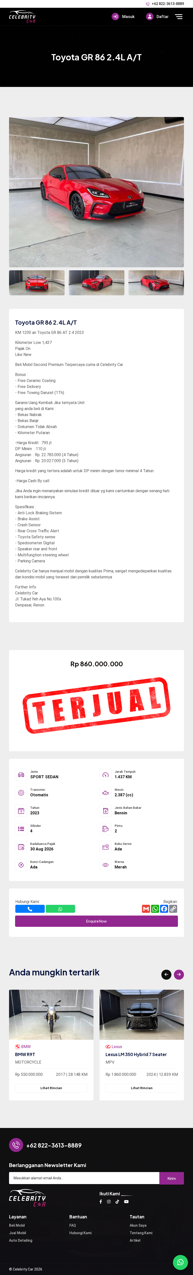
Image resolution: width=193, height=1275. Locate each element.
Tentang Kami (141, 1233)
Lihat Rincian (51, 1088)
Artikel (135, 1240)
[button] (166, 975)
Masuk (127, 16)
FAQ (72, 1225)
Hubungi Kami (80, 1233)
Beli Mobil (17, 1225)
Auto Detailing (20, 1240)
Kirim (171, 1178)
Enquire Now (96, 921)
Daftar (162, 16)
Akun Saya (138, 1225)
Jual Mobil (17, 1233)
